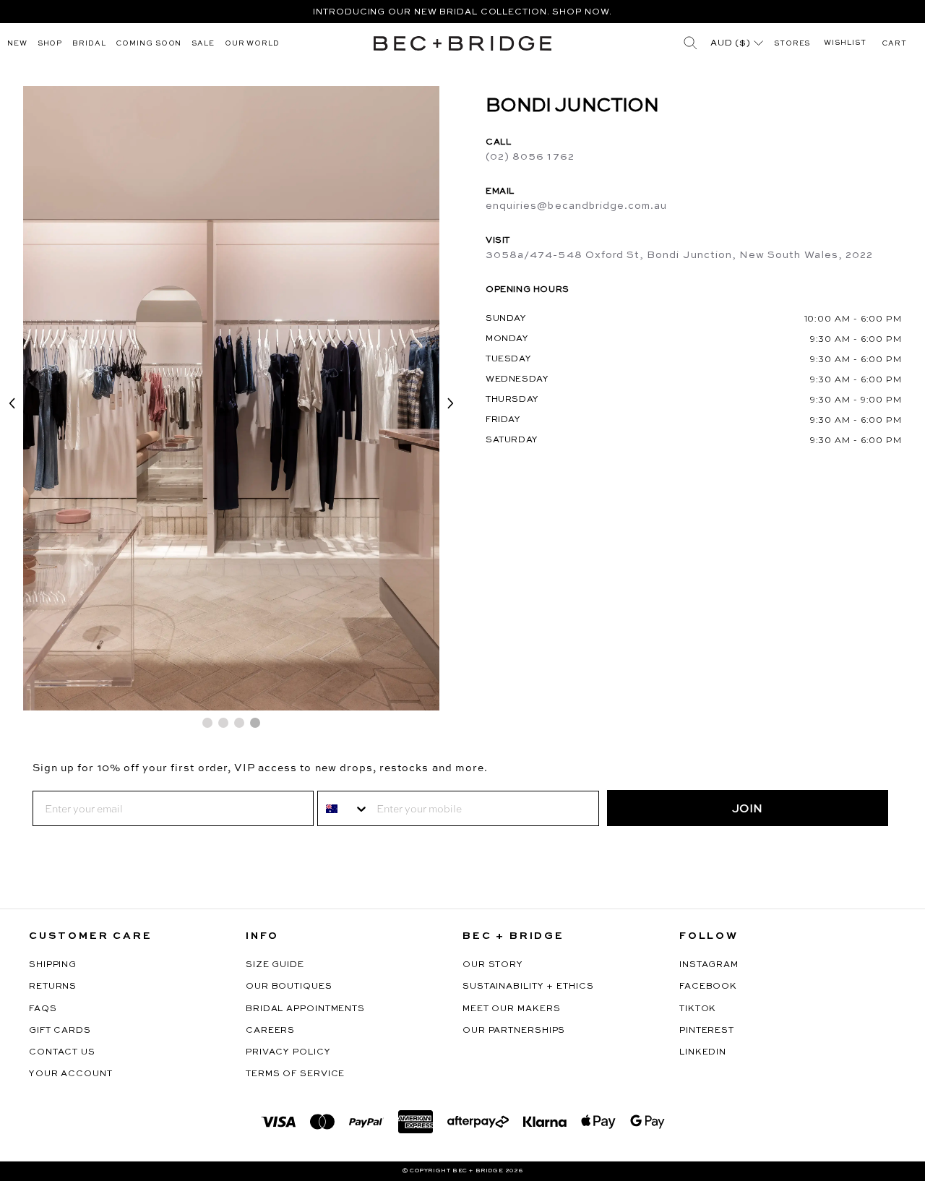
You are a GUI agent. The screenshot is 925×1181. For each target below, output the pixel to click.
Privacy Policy (288, 1052)
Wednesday (517, 379)
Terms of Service (295, 1074)
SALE (203, 43)
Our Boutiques (289, 986)
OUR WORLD (252, 43)
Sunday (506, 318)
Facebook (708, 986)
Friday (503, 420)
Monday (507, 339)
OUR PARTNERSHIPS (513, 1030)
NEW (17, 43)
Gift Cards (60, 1030)
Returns (53, 986)
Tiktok (697, 1009)
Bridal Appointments (305, 1009)
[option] (462, 11)
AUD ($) (732, 43)
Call (498, 142)
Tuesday (508, 359)
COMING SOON (148, 43)
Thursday (512, 399)
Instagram (709, 965)
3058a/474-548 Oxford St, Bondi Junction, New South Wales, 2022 (679, 255)
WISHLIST (845, 42)
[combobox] (343, 808)
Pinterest (706, 1030)
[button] (894, 43)
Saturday (512, 440)
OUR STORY (492, 965)
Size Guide (275, 965)
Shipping (53, 965)
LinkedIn (702, 1052)
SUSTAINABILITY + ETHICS (528, 986)
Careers (270, 1030)
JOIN (747, 808)
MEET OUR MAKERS (511, 1009)
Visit (498, 240)
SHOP (50, 43)
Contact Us (62, 1052)
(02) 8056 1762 (530, 157)
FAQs (43, 1009)
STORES (792, 43)
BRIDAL (89, 43)
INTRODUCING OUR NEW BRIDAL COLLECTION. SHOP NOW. (462, 12)
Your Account (71, 1074)
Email (500, 191)
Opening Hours (527, 289)
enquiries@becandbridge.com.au (576, 206)
